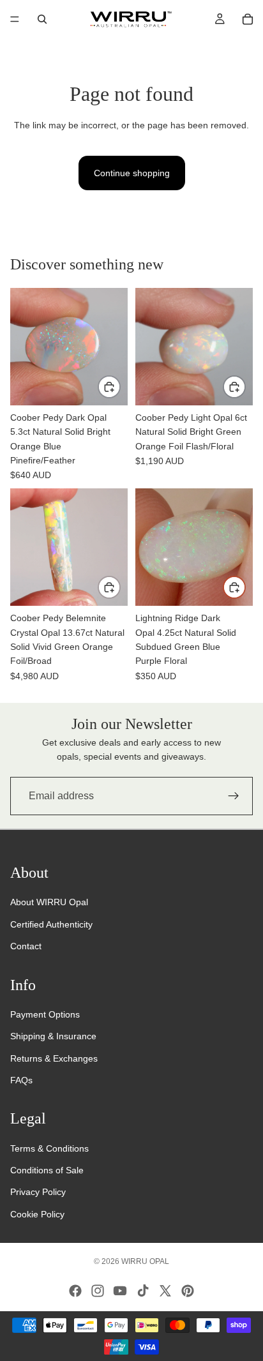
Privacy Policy (38, 1192)
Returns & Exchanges (54, 1058)
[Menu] (14, 19)
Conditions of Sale (47, 1170)
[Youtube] (120, 1290)
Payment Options (45, 1014)
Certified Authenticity (51, 924)
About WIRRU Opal (49, 902)
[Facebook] (75, 1290)
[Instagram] (97, 1290)
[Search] (42, 19)
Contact (25, 946)
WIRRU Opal (145, 1261)
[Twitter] (165, 1290)
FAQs (21, 1080)
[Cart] (248, 19)
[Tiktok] (143, 1290)
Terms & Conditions (49, 1148)
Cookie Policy (37, 1214)
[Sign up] (233, 796)
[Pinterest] (187, 1290)
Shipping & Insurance (53, 1036)
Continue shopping (132, 173)
